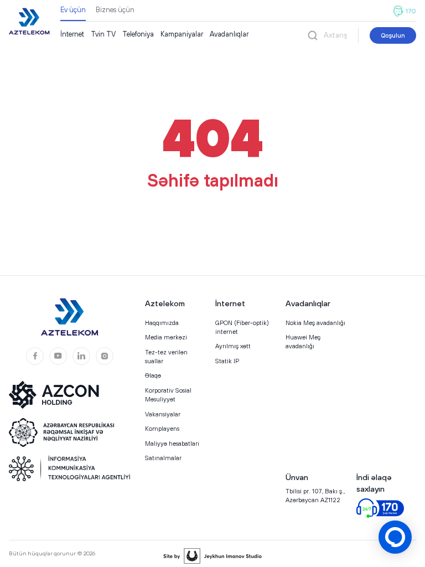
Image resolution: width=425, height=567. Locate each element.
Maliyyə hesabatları (172, 443)
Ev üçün (73, 10)
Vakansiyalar (162, 413)
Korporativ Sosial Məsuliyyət (168, 394)
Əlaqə (153, 375)
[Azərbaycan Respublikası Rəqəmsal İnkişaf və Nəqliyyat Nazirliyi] (61, 432)
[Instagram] (104, 356)
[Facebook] (35, 356)
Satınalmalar (163, 457)
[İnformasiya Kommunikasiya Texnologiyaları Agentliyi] (70, 468)
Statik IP (227, 360)
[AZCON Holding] (61, 394)
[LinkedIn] (81, 356)
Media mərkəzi (166, 337)
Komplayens (162, 428)
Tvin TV (103, 34)
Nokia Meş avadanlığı (315, 322)
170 (411, 11)
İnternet (72, 34)
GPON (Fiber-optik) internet (242, 327)
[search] (312, 35)
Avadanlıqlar (229, 34)
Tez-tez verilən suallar (166, 356)
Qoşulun (393, 35)
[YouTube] (58, 356)
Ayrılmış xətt (233, 345)
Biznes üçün (115, 10)
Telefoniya (138, 34)
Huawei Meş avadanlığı (303, 341)
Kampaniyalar (181, 34)
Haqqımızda (162, 322)
